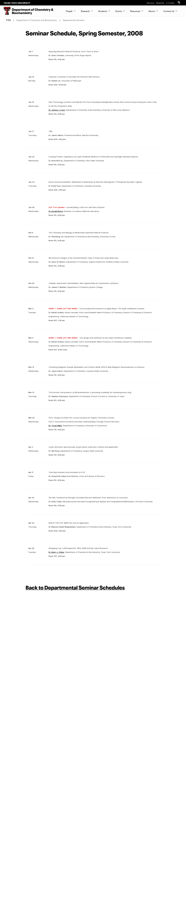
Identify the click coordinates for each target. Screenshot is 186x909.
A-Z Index (170, 2)
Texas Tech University (17, 2)
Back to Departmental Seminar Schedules (75, 587)
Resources (135, 11)
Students (102, 11)
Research (85, 11)
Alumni (151, 11)
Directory (151, 2)
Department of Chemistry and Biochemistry (36, 20)
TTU (8, 20)
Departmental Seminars (74, 20)
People (69, 11)
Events (118, 11)
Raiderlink (160, 2)
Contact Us (168, 11)
